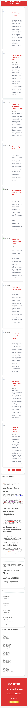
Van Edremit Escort (15, 62)
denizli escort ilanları (7, 644)
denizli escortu (5, 643)
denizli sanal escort (6, 645)
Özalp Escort (6, 612)
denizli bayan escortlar (7, 656)
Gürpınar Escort (7, 607)
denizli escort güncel (7, 662)
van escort (14, 683)
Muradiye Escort (7, 610)
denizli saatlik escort (7, 649)
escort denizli (5, 636)
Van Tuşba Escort (7, 624)
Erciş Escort (14, 197)
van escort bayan (14, 689)
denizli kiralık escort (6, 651)
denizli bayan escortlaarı (7, 659)
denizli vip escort (6, 655)
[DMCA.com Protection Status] (14, 702)
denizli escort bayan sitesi (8, 671)
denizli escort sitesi (6, 653)
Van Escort (14, 18)
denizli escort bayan (6, 634)
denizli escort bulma (6, 664)
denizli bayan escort (6, 635)
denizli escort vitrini (6, 670)
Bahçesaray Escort (7, 593)
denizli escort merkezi (7, 660)
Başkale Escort (6, 596)
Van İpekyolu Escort (8, 621)
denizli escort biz (6, 672)
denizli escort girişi (6, 661)
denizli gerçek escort (7, 669)
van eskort (14, 698)
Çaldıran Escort (7, 598)
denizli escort (5, 637)
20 (13, 469)
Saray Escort (6, 614)
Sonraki (18, 469)
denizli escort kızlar (6, 646)
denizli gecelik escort (7, 648)
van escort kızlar (14, 694)
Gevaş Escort (6, 605)
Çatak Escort (6, 600)
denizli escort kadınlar (7, 647)
